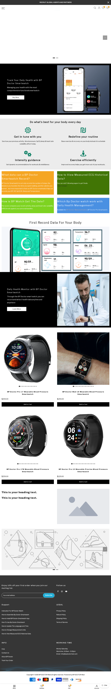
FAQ (3, 649)
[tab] (54, 569)
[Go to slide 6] (25, 463)
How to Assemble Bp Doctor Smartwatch (15, 614)
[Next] (105, 37)
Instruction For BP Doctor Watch (12, 611)
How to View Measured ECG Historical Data (16, 634)
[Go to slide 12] (36, 386)
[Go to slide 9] (31, 386)
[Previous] (6, 37)
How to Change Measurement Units (14, 630)
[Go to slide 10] (31, 463)
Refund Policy (61, 614)
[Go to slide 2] (20, 386)
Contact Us (5, 653)
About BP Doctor (7, 656)
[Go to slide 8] (28, 463)
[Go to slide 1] (19, 386)
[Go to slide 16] (94, 463)
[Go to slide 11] (34, 386)
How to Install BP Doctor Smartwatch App (15, 618)
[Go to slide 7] (28, 386)
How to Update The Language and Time (15, 626)
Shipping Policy (61, 618)
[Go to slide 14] (93, 386)
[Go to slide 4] (22, 463)
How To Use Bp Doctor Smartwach (13, 622)
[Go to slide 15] (93, 463)
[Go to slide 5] (25, 386)
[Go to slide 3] (22, 386)
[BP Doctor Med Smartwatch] (83, 89)
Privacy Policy (61, 611)
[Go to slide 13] (91, 386)
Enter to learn (62, 186)
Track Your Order (7, 660)
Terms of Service (62, 622)
